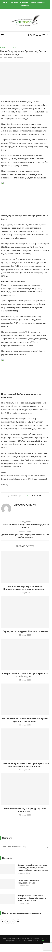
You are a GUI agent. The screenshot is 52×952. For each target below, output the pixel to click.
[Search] (47, 35)
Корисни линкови (38, 3)
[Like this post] (29, 495)
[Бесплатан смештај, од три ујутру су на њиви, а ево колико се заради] (25, 789)
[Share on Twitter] (35, 495)
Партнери (24, 3)
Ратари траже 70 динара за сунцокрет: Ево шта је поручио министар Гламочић (32, 898)
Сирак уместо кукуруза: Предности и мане (25, 631)
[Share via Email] (40, 495)
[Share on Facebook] (32, 495)
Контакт (14, 3)
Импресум (25, 5)
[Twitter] (31, 35)
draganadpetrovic (25, 505)
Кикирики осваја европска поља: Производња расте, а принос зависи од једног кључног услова (33, 867)
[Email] (40, 35)
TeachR (41, 940)
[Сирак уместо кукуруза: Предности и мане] (25, 612)
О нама (5, 3)
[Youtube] (37, 35)
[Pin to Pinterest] (37, 495)
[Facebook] (28, 35)
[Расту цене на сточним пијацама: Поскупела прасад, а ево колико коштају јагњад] (25, 699)
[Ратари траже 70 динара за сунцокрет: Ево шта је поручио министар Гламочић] (25, 654)
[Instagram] (34, 35)
